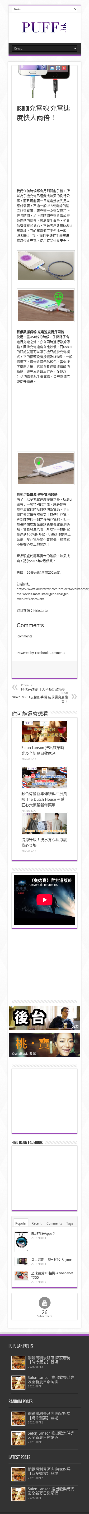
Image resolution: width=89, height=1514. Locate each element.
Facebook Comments (50, 653)
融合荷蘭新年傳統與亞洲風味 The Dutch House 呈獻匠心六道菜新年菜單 (44, 799)
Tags (69, 1223)
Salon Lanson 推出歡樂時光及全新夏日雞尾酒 (51, 1379)
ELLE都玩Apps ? (43, 1233)
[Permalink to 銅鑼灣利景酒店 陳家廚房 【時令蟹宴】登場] (18, 1362)
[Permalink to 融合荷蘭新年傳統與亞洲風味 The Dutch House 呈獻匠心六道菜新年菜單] (44, 777)
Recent (37, 1223)
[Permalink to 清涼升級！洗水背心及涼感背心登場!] (44, 823)
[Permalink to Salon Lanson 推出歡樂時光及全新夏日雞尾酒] (44, 731)
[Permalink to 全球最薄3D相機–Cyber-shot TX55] (21, 1276)
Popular (21, 1223)
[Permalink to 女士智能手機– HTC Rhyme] (21, 1261)
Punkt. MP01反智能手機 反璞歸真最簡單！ (39, 697)
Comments (54, 1223)
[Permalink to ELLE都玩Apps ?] (21, 1242)
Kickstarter (41, 611)
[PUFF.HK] (44, 31)
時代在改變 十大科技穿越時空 (43, 687)
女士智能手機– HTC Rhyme (51, 1259)
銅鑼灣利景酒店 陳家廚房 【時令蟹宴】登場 (49, 1360)
